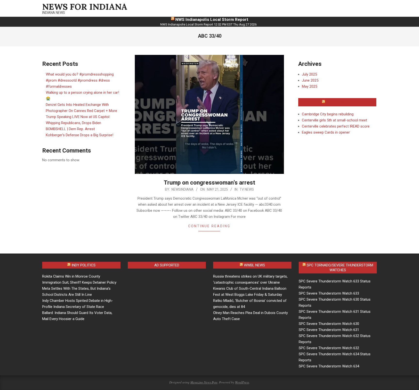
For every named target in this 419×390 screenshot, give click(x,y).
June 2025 (310, 80)
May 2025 (309, 86)
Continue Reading (209, 226)
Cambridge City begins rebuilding (328, 114)
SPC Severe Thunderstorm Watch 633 (329, 293)
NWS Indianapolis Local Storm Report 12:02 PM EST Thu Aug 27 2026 (208, 24)
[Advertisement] (168, 307)
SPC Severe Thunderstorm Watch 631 (329, 330)
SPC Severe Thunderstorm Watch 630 (329, 324)
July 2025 (309, 74)
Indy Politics (84, 265)
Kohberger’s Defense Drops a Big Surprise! (79, 135)
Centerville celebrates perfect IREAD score (336, 126)
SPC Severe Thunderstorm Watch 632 (329, 348)
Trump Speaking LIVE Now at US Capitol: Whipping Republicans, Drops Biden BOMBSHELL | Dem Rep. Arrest (78, 123)
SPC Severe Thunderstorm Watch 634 (329, 366)
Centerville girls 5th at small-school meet (334, 120)
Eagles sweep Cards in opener (326, 132)
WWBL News (254, 265)
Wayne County (339, 102)
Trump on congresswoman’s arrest (209, 182)
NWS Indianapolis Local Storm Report (211, 19)
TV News (247, 189)
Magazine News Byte (204, 382)
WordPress (242, 382)
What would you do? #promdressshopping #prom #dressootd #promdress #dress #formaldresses (80, 80)
